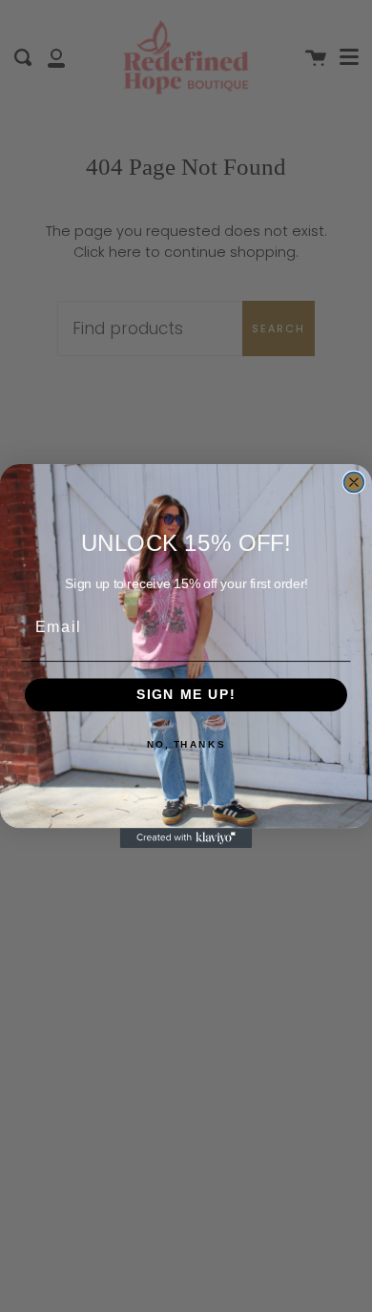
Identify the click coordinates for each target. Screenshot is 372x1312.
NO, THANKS (186, 744)
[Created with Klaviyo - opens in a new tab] (186, 838)
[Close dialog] (354, 483)
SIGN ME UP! (186, 695)
